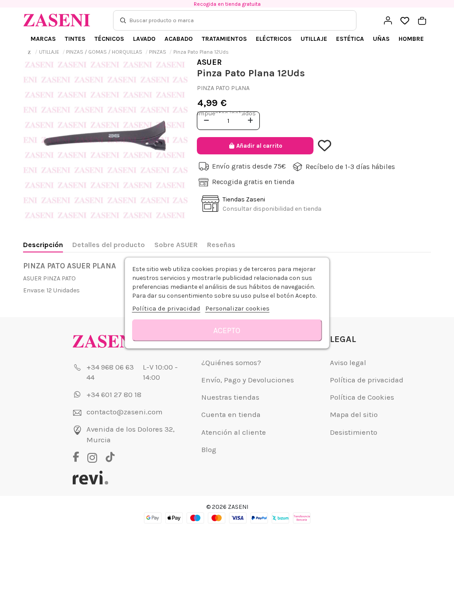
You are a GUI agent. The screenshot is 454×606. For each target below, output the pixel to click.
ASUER (209, 62)
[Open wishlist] (405, 21)
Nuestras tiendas (230, 397)
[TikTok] (110, 458)
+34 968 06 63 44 (110, 372)
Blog (208, 449)
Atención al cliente (233, 432)
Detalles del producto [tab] (108, 244)
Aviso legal (348, 362)
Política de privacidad (366, 380)
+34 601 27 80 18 (113, 394)
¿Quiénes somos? (231, 362)
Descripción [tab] (43, 244)
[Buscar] (123, 20)
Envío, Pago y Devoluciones (247, 380)
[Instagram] (94, 458)
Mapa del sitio (354, 414)
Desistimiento (353, 432)
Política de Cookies (362, 397)
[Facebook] (79, 458)
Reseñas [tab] (221, 244)
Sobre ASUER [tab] (176, 244)
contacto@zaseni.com (124, 412)
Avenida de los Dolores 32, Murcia (130, 434)
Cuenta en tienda (231, 414)
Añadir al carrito (259, 145)
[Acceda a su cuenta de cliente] (388, 20)
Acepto (226, 330)
